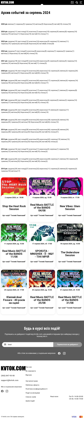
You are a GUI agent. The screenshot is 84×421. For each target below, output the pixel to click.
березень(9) (49, 24)
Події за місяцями (33, 393)
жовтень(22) (34, 61)
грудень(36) (12, 120)
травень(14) (6, 63)
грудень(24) (12, 169)
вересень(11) (45, 169)
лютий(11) (35, 63)
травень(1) (69, 51)
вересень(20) (45, 159)
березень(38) (25, 83)
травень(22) (16, 122)
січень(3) (44, 161)
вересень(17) (45, 80)
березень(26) (25, 103)
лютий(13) (36, 34)
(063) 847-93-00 (8, 376)
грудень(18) (12, 61)
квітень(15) (15, 93)
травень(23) (6, 112)
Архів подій (30, 401)
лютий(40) (36, 73)
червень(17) (64, 110)
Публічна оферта (32, 385)
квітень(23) (15, 83)
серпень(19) (55, 139)
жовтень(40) (34, 159)
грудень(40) (12, 100)
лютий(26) (46, 122)
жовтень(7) (33, 32)
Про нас (29, 367)
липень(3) (64, 71)
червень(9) (20, 24)
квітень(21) (15, 73)
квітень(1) (5, 53)
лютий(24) (25, 53)
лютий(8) (42, 44)
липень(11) (64, 41)
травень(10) (6, 93)
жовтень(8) (31, 51)
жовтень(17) (34, 90)
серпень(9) (54, 32)
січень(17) (44, 83)
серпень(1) (55, 90)
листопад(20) (23, 61)
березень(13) (15, 53)
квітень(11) (15, 34)
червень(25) (73, 71)
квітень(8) (24, 44)
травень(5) (15, 44)
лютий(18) (46, 142)
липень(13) (65, 139)
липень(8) (63, 32)
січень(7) (44, 93)
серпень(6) (55, 80)
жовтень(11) (34, 149)
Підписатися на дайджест (67, 344)
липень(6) (64, 80)
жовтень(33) (34, 130)
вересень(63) (45, 139)
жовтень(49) (34, 139)
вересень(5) (44, 149)
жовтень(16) (34, 41)
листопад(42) (23, 110)
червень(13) (72, 61)
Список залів (31, 397)
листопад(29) (23, 90)
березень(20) (25, 93)
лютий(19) (36, 151)
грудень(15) (12, 41)
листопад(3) (22, 51)
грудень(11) (12, 32)
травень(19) (6, 34)
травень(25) (6, 73)
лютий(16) (36, 93)
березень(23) (25, 151)
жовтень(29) (34, 100)
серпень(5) (55, 71)
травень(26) (16, 132)
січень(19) (44, 73)
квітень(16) (15, 151)
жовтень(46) (34, 80)
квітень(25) (25, 132)
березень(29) (36, 142)
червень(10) (72, 32)
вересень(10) (44, 32)
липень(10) (64, 120)
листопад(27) (23, 169)
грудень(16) (12, 149)
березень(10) (25, 34)
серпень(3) (55, 169)
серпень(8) (55, 130)
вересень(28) (45, 120)
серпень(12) (55, 41)
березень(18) (25, 63)
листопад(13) (23, 32)
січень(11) (44, 34)
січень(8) (50, 44)
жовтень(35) (34, 110)
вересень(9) (44, 41)
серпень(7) (51, 51)
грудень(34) (12, 110)
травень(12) (30, 24)
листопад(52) (23, 80)
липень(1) (12, 24)
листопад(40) (23, 120)
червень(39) (6, 142)
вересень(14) (45, 90)
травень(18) (6, 83)
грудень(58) (12, 80)
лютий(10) (58, 24)
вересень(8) (42, 51)
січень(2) (54, 142)
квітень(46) (15, 112)
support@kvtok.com (9, 380)
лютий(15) (36, 103)
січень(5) (44, 151)
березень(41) (25, 112)
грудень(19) (12, 71)
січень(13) (54, 122)
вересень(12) (45, 71)
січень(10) (67, 24)
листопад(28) (23, 130)
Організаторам (32, 381)
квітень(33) (25, 142)
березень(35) (25, 73)
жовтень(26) (34, 71)
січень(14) (44, 112)
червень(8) (72, 90)
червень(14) (6, 44)
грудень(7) (12, 51)
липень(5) (63, 61)
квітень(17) (15, 171)
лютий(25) (36, 112)
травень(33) (16, 142)
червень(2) (60, 51)
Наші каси (54, 396)
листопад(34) (23, 100)
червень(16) (73, 80)
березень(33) (25, 161)
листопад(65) (23, 139)
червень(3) (72, 169)
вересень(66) (45, 130)
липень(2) (63, 100)
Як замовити (31, 371)
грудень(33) (12, 90)
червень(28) (6, 132)
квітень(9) (39, 24)
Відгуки (29, 375)
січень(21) (54, 132)
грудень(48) (12, 139)
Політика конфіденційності (36, 389)
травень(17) (6, 103)
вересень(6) (44, 100)
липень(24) (64, 130)
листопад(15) (23, 149)
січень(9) (43, 63)
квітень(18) (25, 122)
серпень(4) (54, 61)
